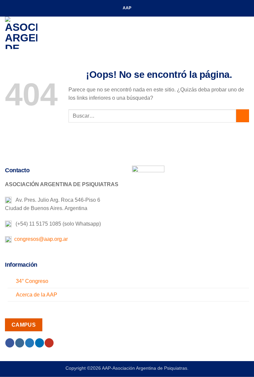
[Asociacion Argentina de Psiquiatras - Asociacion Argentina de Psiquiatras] (38, 33)
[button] (245, 33)
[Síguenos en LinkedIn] (39, 343)
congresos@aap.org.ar (40, 239)
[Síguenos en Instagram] (19, 343)
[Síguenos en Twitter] (29, 343)
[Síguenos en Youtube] (49, 343)
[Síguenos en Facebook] (9, 343)
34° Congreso (32, 281)
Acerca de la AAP (36, 294)
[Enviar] (242, 115)
